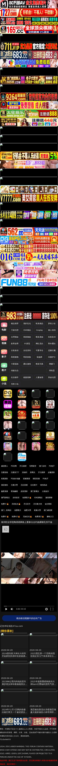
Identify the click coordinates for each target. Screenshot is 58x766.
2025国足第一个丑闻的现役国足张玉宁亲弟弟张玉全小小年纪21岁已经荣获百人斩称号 (43, 657)
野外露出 (52, 343)
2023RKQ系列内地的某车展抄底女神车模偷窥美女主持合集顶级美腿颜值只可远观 (14, 685)
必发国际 (24, 491)
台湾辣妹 (14, 337)
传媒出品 (14, 370)
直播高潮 (26, 478)
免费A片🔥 (16, 516)
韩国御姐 (27, 337)
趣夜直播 (4, 491)
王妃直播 (24, 485)
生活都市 (14, 377)
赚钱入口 (50, 516)
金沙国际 (48, 504)
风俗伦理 (52, 377)
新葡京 (32, 472)
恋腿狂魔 (52, 350)
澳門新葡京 (5, 497)
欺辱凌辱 (14, 343)
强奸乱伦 (27, 323)
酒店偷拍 (4, 485)
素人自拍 (52, 330)
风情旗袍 (14, 357)
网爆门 (52, 364)
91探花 (27, 343)
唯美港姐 (39, 337)
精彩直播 (36, 478)
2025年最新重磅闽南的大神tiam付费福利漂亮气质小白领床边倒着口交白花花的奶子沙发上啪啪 (43, 685)
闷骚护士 (52, 357)
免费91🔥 (5, 516)
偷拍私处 (43, 485)
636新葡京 (38, 497)
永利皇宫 (16, 497)
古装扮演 (14, 350)
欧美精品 (39, 323)
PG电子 (52, 466)
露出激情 (27, 364)
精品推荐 (14, 323)
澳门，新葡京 (6, 510)
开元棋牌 (23, 466)
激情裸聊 (48, 497)
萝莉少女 (52, 323)
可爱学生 (39, 350)
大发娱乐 (45, 491)
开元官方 (27, 504)
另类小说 (14, 384)
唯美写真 (39, 364)
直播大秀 (37, 510)
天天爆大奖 (37, 504)
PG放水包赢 (15, 478)
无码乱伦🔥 (16, 504)
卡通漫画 (14, 364)
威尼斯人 (4, 466)
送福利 (24, 472)
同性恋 (52, 370)
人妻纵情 (39, 377)
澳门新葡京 (35, 491)
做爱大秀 (27, 510)
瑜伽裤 (39, 357)
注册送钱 (4, 472)
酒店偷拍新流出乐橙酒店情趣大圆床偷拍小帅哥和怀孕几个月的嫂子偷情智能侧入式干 (43, 713)
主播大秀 (14, 485)
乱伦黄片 (34, 485)
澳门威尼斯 (48, 510)
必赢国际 (51, 472)
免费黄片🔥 (39, 516)
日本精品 (27, 330)
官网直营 (32, 466)
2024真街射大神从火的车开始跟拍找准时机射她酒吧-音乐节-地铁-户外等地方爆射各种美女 (14, 657)
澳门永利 (42, 466)
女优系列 (27, 350)
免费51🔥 (5, 504)
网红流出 (39, 343)
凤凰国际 (4, 478)
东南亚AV (52, 337)
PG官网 (14, 466)
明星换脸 (27, 357)
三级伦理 (14, 330)
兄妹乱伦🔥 (27, 516)
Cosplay (39, 330)
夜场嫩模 (14, 491)
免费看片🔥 (26, 497)
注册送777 (15, 472)
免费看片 (17, 510)
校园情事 (27, 377)
